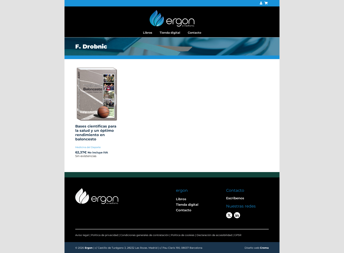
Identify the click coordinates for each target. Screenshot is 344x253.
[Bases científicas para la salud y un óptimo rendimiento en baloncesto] (96, 68)
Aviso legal (82, 235)
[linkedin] (237, 215)
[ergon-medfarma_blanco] (96, 189)
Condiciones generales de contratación (144, 235)
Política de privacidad (105, 235)
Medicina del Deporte (88, 147)
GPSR (237, 235)
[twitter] (229, 215)
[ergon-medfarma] (172, 11)
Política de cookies (182, 235)
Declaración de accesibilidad (214, 235)
